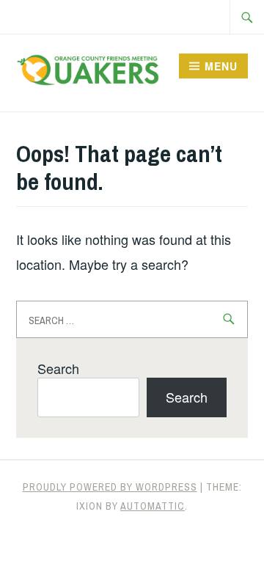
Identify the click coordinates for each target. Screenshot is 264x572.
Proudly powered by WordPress (110, 487)
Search (58, 368)
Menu (221, 66)
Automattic (152, 506)
